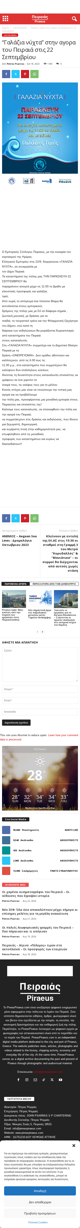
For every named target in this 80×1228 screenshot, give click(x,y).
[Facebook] (6, 74)
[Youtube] (61, 1080)
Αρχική (5, 27)
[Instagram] (28, 1080)
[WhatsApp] (34, 74)
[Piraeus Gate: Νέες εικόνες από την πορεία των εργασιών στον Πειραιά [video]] (14, 599)
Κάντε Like (71, 829)
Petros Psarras (15, 63)
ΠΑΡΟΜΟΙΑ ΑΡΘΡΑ (15, 583)
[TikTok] (44, 1080)
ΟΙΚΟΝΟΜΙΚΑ (20, 27)
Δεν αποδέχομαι (40, 1202)
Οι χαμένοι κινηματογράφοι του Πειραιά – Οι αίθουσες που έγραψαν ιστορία (36, 894)
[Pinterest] (25, 74)
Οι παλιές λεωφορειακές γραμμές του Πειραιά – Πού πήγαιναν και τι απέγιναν (38, 929)
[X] (15, 74)
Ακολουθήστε (69, 840)
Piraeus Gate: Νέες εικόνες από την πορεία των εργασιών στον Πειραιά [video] (12, 614)
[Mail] (36, 1080)
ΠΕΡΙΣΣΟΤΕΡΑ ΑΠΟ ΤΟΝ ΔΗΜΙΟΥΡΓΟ (54, 583)
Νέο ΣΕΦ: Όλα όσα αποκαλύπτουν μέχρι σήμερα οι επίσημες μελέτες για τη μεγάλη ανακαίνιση (40, 911)
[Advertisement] (40, 7)
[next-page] (42, 632)
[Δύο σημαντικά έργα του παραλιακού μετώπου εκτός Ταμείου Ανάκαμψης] (40, 599)
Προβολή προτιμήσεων (40, 1213)
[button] (74, 1146)
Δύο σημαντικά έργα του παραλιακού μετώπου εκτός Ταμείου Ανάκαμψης (39, 613)
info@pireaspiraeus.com (48, 1071)
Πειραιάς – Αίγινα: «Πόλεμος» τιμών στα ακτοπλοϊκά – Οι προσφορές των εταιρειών (34, 947)
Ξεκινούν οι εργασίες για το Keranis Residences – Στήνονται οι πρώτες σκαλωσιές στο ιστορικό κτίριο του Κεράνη (65, 617)
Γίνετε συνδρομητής (64, 870)
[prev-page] (37, 632)
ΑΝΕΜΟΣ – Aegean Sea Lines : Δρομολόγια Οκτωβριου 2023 (19, 540)
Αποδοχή (40, 1191)
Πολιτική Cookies (38, 1222)
